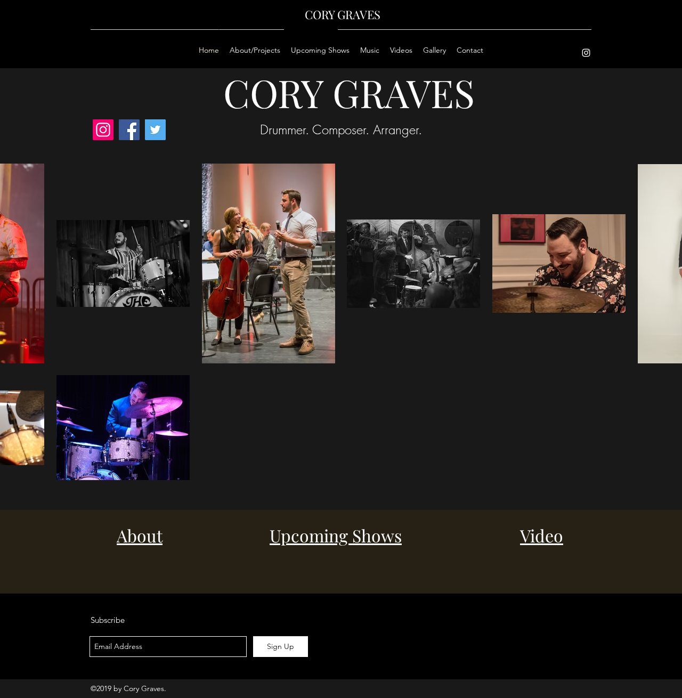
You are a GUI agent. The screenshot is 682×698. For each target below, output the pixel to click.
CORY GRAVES (342, 14)
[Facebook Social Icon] (129, 129)
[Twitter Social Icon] (155, 129)
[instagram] (586, 52)
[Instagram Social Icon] (103, 129)
